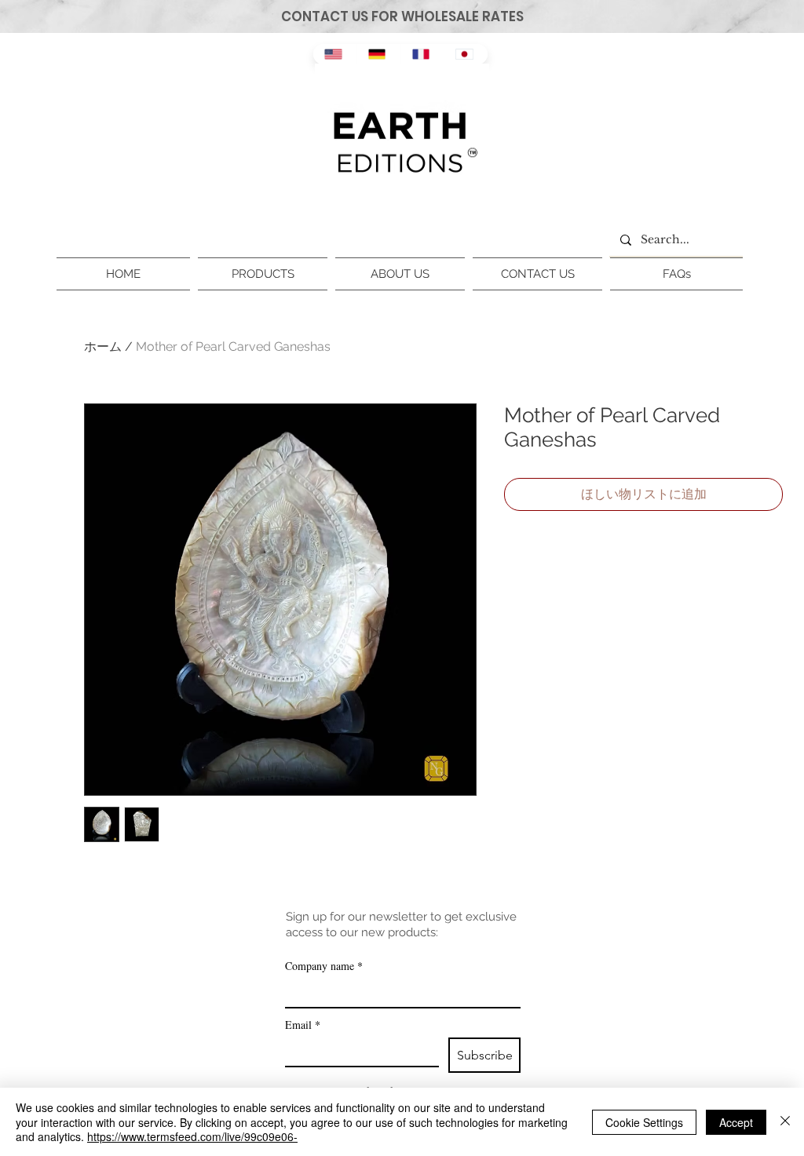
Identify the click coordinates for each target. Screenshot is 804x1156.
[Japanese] (466, 54)
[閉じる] (785, 1121)
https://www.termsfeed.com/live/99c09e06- (192, 1136)
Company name (324, 965)
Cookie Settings (644, 1122)
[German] (378, 54)
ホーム (103, 346)
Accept (736, 1122)
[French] (422, 54)
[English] (334, 54)
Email (302, 1024)
